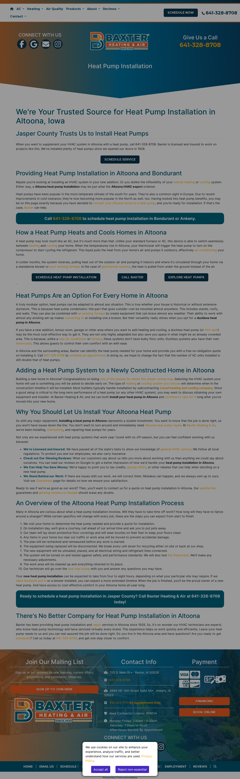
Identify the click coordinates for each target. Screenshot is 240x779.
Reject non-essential (132, 769)
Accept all (101, 769)
